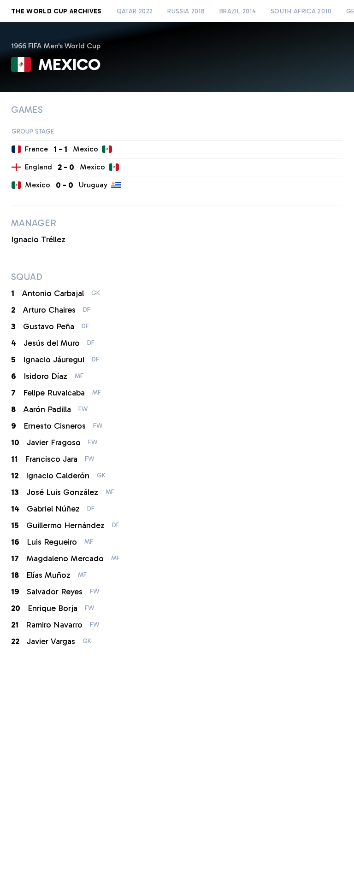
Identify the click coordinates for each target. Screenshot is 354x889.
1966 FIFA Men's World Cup (55, 45)
